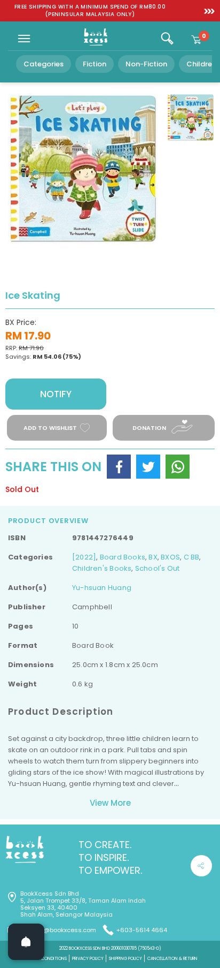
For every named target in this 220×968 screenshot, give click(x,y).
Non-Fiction (146, 64)
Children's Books (101, 568)
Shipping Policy (125, 959)
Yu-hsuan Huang (101, 588)
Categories (43, 64)
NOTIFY (56, 394)
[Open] (26, 942)
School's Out (157, 568)
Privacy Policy (88, 959)
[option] (90, 10)
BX (152, 557)
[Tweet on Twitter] (148, 467)
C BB (192, 557)
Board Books (122, 557)
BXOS (170, 557)
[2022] (84, 557)
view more (110, 802)
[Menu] (24, 38)
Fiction (94, 64)
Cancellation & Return (172, 959)
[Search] (167, 38)
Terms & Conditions (45, 959)
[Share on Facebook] (119, 467)
